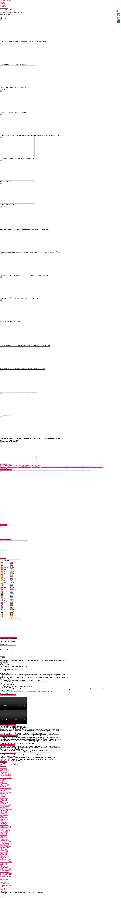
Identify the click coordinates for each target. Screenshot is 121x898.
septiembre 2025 (6, 778)
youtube (3, 5)
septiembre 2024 (6, 792)
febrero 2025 (4, 785)
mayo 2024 (4, 798)
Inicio (2, 17)
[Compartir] (119, 21)
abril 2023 (3, 816)
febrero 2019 (4, 866)
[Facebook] (119, 11)
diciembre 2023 (5, 805)
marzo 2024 (4, 801)
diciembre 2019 (5, 859)
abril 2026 (3, 768)
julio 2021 (3, 833)
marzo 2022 (4, 822)
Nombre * (3, 645)
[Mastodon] (119, 14)
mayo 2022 (4, 819)
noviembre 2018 (5, 870)
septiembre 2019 (6, 862)
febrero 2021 (4, 840)
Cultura (2, 880)
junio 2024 (4, 796)
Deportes (3, 882)
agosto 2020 (4, 848)
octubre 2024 (4, 791)
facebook (3, 2)
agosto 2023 (4, 810)
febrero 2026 (4, 771)
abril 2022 (3, 820)
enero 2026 (4, 772)
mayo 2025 (4, 781)
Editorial (3, 18)
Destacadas (4, 879)
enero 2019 (4, 867)
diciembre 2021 (5, 826)
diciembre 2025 (5, 773)
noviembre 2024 (6, 789)
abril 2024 (3, 799)
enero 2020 (4, 857)
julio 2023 (3, 812)
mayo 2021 (3, 836)
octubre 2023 (4, 808)
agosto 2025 (4, 779)
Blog (1, 886)
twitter (2, 3)
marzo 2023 (4, 818)
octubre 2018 (4, 872)
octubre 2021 (4, 829)
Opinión (2, 89)
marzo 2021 (4, 839)
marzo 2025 (4, 783)
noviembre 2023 (5, 806)
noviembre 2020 (6, 843)
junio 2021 (3, 835)
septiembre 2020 (6, 846)
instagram (3, 6)
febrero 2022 (4, 823)
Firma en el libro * (6, 649)
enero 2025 (4, 786)
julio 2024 (3, 795)
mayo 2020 (4, 852)
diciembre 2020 (5, 842)
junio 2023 (3, 813)
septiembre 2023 (6, 809)
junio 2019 (3, 865)
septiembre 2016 (6, 875)
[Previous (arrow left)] (0, 897)
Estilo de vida (4, 883)
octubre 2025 (4, 776)
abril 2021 (3, 838)
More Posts (4, 468)
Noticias (2, 206)
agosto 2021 (4, 832)
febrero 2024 (4, 802)
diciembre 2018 (5, 869)
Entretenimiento (5, 323)
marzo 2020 (4, 855)
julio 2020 (3, 849)
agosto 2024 (4, 793)
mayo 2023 (4, 815)
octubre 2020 (4, 845)
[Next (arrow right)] (2, 897)
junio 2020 (4, 850)
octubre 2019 (4, 860)
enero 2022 (4, 825)
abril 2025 (3, 782)
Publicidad (4, 8)
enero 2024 (4, 803)
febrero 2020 (4, 856)
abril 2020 (3, 853)
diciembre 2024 (5, 788)
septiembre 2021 (6, 830)
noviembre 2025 (5, 775)
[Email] (119, 18)
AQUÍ (16, 765)
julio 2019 (3, 863)
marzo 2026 (4, 769)
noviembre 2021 (5, 828)
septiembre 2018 (6, 873)
